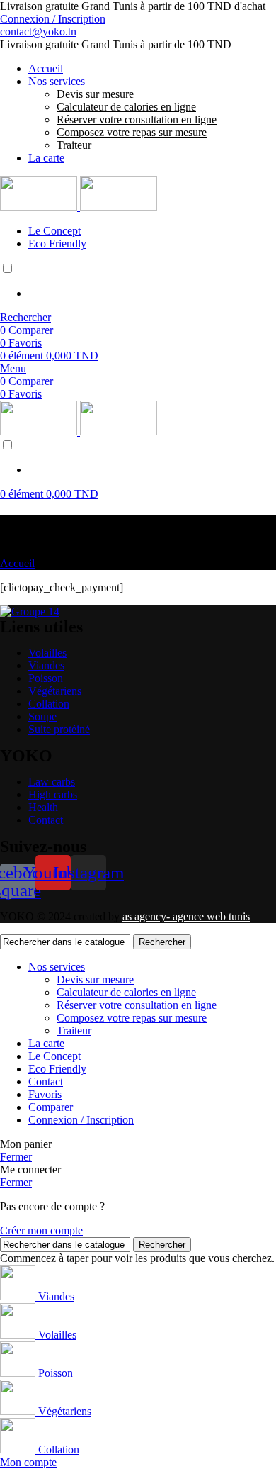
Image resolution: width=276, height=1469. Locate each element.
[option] (152, 293)
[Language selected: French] (138, 281)
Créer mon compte (41, 1230)
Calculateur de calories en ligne (126, 107)
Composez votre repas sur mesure (132, 132)
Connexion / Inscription (81, 1120)
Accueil (17, 563)
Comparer (50, 1107)
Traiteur (74, 145)
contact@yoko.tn (38, 32)
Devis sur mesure (95, 94)
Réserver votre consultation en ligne (137, 119)
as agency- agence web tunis (186, 916)
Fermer (16, 1157)
